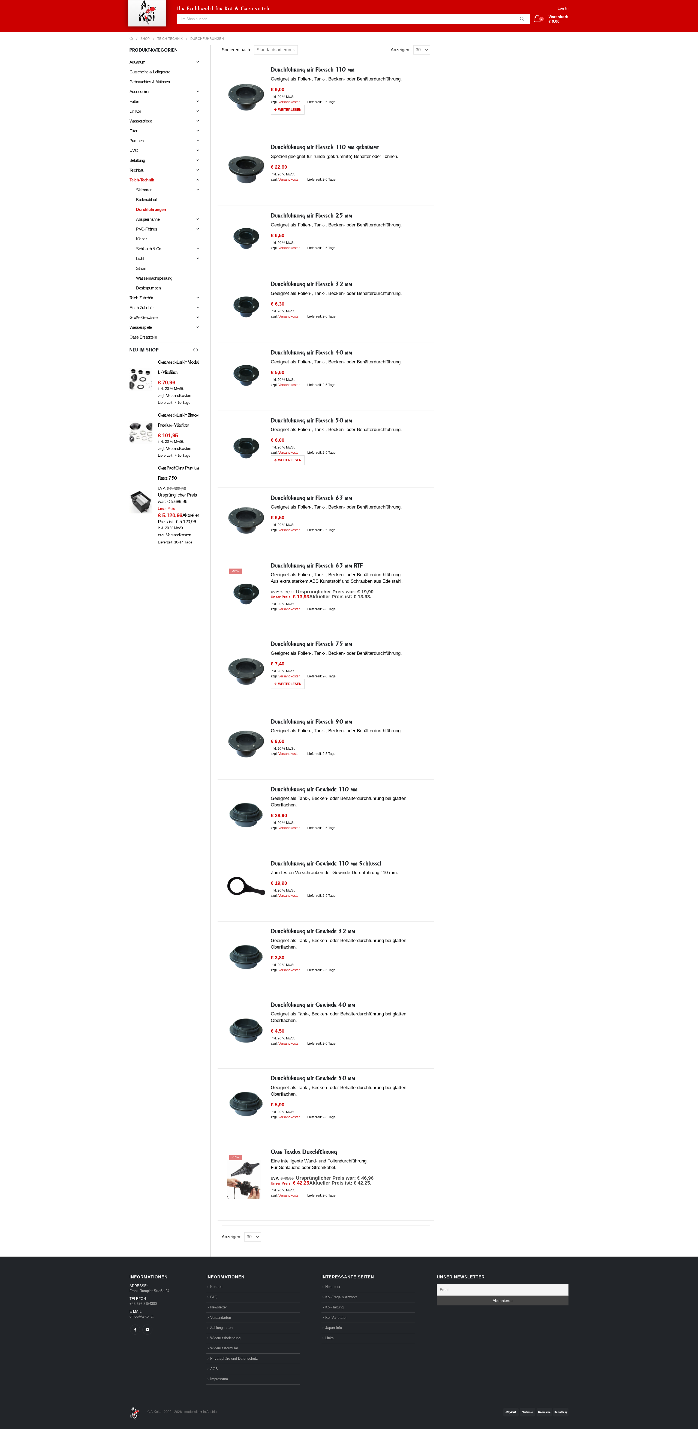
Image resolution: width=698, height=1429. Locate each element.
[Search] (522, 19)
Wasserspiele (141, 327)
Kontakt (216, 1287)
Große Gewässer (144, 317)
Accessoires (140, 91)
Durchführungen (151, 209)
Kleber (141, 239)
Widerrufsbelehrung (225, 1338)
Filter (133, 130)
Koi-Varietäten (336, 1318)
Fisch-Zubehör (142, 307)
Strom (141, 268)
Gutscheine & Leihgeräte (150, 72)
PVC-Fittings (146, 229)
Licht (140, 258)
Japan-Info (333, 1328)
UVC (134, 150)
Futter (134, 101)
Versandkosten (289, 102)
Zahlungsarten (221, 1328)
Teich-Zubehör (141, 297)
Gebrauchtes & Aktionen (150, 81)
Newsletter (218, 1307)
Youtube (147, 1330)
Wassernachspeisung (154, 278)
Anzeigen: (400, 49)
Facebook (135, 1330)
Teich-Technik (142, 180)
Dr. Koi (135, 111)
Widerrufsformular (224, 1348)
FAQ (213, 1297)
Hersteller (332, 1287)
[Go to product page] (246, 97)
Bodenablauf (146, 199)
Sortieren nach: (236, 49)
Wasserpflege (141, 121)
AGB (214, 1369)
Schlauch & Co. (149, 248)
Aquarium (138, 62)
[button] (193, 350)
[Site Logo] (135, 1411)
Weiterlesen (290, 110)
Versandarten (220, 1318)
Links (329, 1338)
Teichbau (137, 170)
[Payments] (535, 1411)
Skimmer (143, 189)
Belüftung (137, 160)
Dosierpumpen (148, 288)
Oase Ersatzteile (143, 337)
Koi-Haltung (334, 1307)
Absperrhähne (148, 219)
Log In (563, 8)
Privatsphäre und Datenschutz (234, 1358)
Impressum (219, 1379)
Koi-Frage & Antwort (341, 1297)
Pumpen (137, 140)
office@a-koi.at (142, 1316)
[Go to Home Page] (131, 38)
